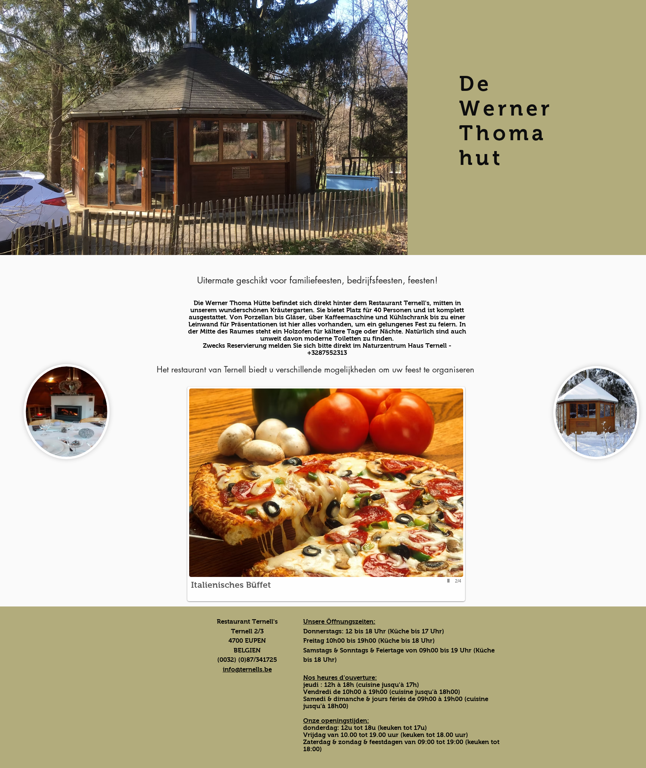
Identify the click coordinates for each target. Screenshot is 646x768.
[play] (449, 580)
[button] (326, 494)
